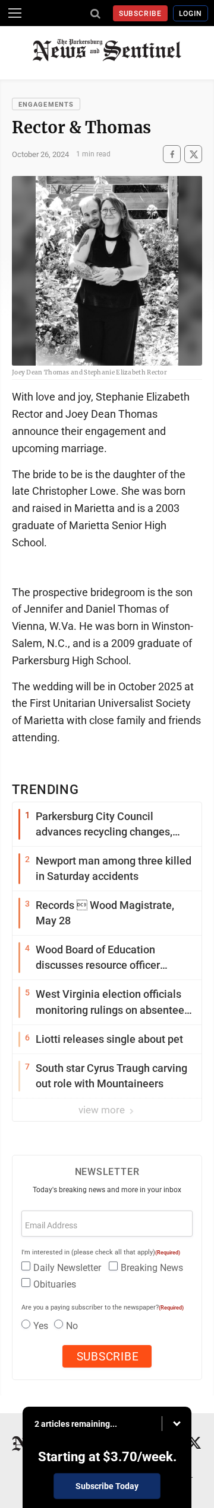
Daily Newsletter (67, 1267)
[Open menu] (14, 13)
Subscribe (140, 13)
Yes (40, 1325)
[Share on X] (193, 154)
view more (102, 1110)
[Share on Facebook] (171, 154)
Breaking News (152, 1267)
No (72, 1325)
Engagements (46, 104)
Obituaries (54, 1284)
